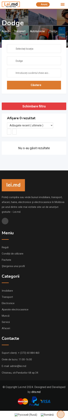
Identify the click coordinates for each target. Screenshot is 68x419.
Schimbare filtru (34, 106)
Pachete (6, 259)
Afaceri (6, 328)
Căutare (36, 85)
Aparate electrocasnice (15, 309)
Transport (7, 297)
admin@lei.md (18, 366)
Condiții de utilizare (12, 253)
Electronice (8, 303)
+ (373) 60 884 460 (28, 352)
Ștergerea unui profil (13, 266)
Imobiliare (7, 290)
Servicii (6, 322)
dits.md (35, 392)
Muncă (5, 315)
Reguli (5, 247)
